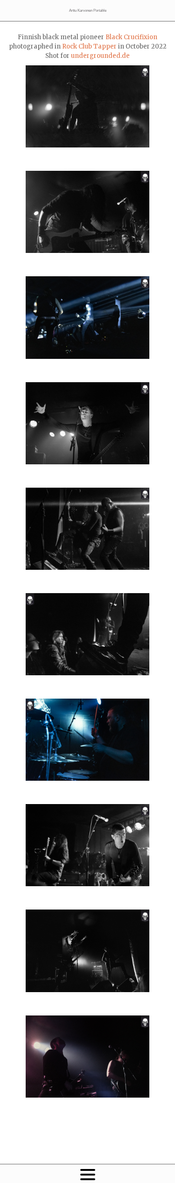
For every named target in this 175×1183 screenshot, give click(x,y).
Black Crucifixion (131, 37)
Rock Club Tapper (89, 46)
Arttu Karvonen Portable (87, 10)
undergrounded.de (100, 56)
